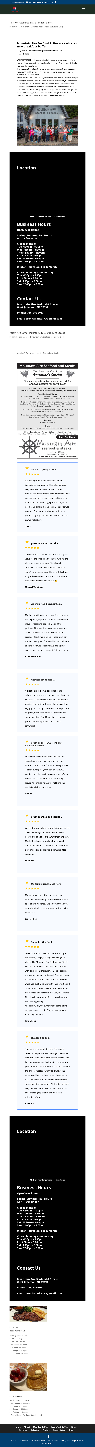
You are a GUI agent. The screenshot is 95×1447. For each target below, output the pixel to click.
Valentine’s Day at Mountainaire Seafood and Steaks (37, 332)
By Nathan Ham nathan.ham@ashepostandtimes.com (40, 51)
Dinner (74, 1427)
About (27, 1427)
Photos (46, 1430)
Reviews (23, 1430)
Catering (34, 1430)
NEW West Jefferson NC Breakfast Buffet (31, 22)
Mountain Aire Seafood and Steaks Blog (47, 27)
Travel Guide (59, 1430)
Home (18, 1427)
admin (14, 27)
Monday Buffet (40, 1427)
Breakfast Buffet (59, 1427)
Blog (71, 1430)
